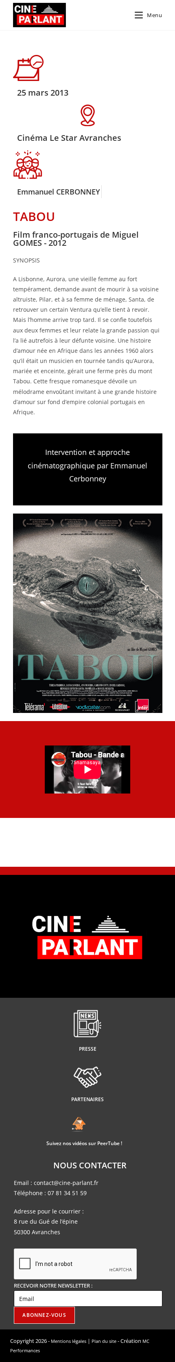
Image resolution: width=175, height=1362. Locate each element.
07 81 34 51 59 (67, 1193)
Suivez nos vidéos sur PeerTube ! (84, 1143)
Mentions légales (68, 1341)
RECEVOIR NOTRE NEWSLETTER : (53, 1285)
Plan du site (104, 1341)
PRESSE (87, 1048)
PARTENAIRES (87, 1099)
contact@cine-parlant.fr (66, 1183)
